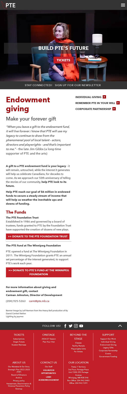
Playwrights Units (78, 349)
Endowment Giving (108, 345)
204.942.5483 (83, 380)
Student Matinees (19, 345)
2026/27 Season (49, 339)
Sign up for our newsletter (78, 85)
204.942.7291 (81, 383)
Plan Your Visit (49, 342)
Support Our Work (108, 339)
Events (108, 354)
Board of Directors (19, 375)
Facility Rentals (78, 346)
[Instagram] (76, 326)
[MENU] (123, 5)
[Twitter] (71, 326)
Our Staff (48, 367)
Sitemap (18, 389)
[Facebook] (65, 326)
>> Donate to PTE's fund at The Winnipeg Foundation (38, 272)
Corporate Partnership (108, 351)
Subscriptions (18, 339)
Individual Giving (108, 342)
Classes (78, 343)
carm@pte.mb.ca (39, 301)
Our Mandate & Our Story (19, 367)
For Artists (78, 352)
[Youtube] (81, 326)
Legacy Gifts (108, 348)
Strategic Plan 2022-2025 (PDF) (19, 371)
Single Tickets (19, 342)
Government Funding (108, 356)
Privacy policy (19, 381)
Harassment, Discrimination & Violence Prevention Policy (18, 385)
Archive (19, 378)
